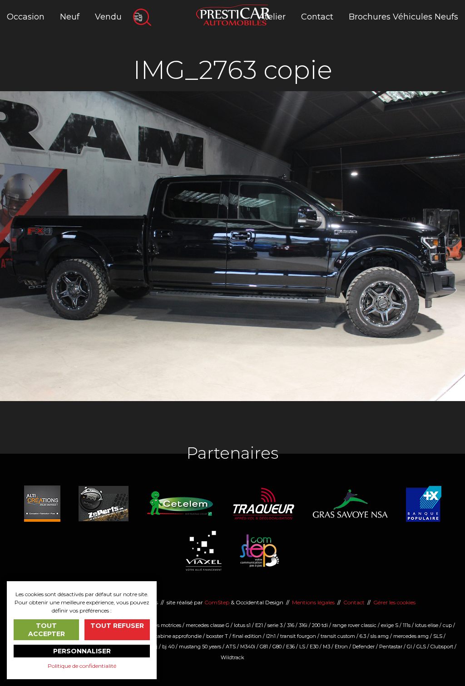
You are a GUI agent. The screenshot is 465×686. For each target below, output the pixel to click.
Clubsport (441, 646)
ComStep (216, 602)
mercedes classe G (207, 625)
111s (407, 625)
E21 (259, 625)
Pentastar (390, 646)
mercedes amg (411, 636)
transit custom (338, 636)
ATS (231, 646)
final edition (247, 636)
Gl (409, 646)
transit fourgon (298, 636)
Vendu (108, 17)
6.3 (363, 636)
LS (302, 646)
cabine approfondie (178, 636)
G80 (277, 646)
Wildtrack (232, 657)
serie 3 (274, 625)
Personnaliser (82, 651)
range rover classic (354, 625)
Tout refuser (117, 626)
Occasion (26, 17)
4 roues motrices (161, 625)
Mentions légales (313, 602)
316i (303, 625)
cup (447, 625)
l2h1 (271, 636)
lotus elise (426, 625)
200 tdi (320, 625)
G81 (264, 646)
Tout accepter (46, 630)
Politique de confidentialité (82, 665)
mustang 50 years (200, 646)
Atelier (272, 17)
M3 (326, 646)
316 (290, 625)
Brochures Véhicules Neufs (403, 17)
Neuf (69, 17)
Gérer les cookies (394, 602)
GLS (421, 646)
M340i (247, 646)
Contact (317, 17)
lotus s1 (242, 625)
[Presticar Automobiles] (233, 14)
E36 (290, 646)
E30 (314, 646)
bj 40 (168, 646)
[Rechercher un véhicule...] (142, 17)
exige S (389, 625)
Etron (341, 646)
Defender (363, 646)
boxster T (217, 636)
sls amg (380, 636)
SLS (437, 636)
